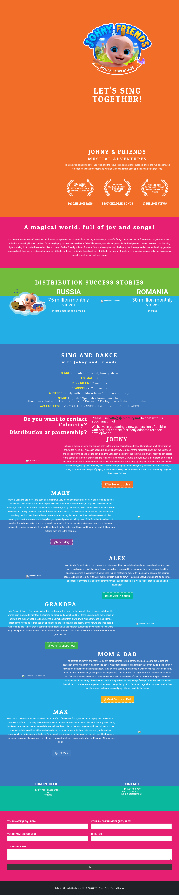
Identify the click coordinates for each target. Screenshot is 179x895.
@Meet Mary (62, 542)
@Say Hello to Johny (117, 484)
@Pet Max (61, 753)
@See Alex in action (117, 596)
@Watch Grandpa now (61, 645)
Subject (96, 833)
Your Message (16, 846)
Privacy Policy (104, 888)
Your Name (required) (21, 821)
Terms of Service (117, 888)
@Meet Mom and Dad (117, 699)
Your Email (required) (21, 833)
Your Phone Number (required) (111, 821)
